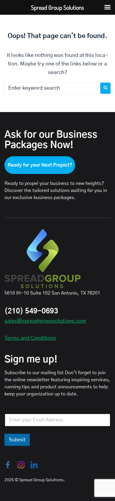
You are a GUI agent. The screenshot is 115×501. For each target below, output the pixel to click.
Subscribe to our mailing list (34, 372)
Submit (17, 439)
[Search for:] (50, 88)
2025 (9, 480)
